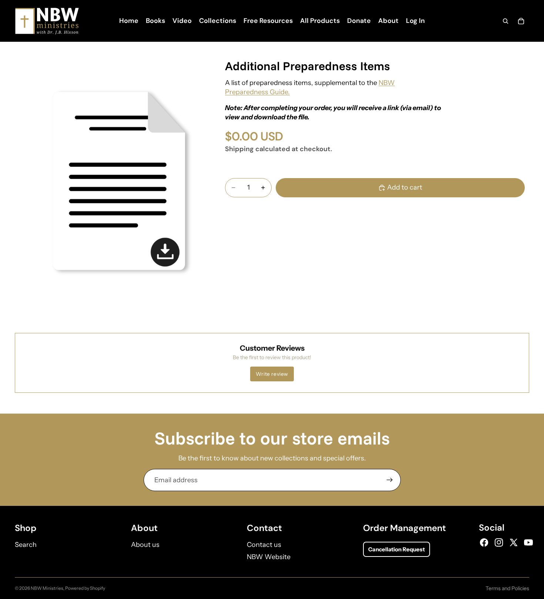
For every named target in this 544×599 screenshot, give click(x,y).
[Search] (505, 21)
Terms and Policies (507, 588)
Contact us (264, 545)
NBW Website (269, 557)
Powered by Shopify (85, 588)
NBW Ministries (47, 588)
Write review (272, 374)
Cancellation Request (396, 549)
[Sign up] (389, 480)
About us (145, 545)
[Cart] (521, 21)
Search (26, 545)
